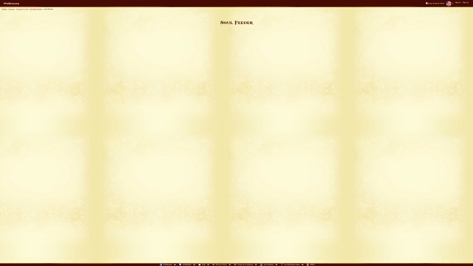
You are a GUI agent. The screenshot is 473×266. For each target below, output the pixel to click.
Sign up (466, 2)
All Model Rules (36, 9)
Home (4, 9)
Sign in (458, 2)
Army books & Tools (436, 3)
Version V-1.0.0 (22, 9)
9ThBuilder (11, 3)
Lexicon (11, 9)
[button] (449, 3)
